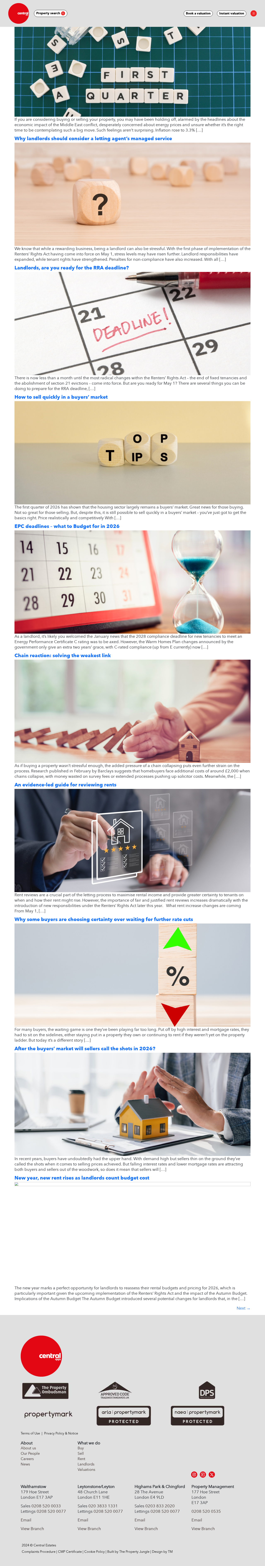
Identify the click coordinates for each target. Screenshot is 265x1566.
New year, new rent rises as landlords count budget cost (81, 1178)
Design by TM (162, 1552)
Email (26, 1519)
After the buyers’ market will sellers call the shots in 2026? (84, 1049)
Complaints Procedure (38, 1552)
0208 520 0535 (206, 1511)
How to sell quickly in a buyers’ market (61, 397)
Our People (30, 1453)
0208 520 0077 (51, 1511)
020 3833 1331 (103, 1505)
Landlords (86, 1464)
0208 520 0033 (46, 1505)
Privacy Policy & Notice (61, 1433)
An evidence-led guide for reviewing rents (65, 785)
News (25, 1464)
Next (244, 1308)
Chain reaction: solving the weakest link (62, 655)
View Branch (32, 1528)
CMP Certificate (70, 1552)
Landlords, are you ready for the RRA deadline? (71, 268)
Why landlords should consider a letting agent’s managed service (93, 138)
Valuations (86, 1469)
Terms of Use (30, 1433)
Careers (27, 1459)
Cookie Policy (94, 1552)
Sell (81, 1453)
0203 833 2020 (160, 1505)
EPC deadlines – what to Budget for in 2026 (67, 526)
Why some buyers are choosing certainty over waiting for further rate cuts (103, 919)
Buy (81, 1448)
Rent (81, 1459)
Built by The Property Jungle (128, 1552)
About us (28, 1448)
